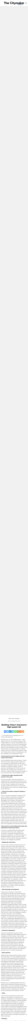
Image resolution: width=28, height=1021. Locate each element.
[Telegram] (13, 731)
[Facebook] (5, 731)
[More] (23, 731)
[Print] (20, 731)
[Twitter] (8, 731)
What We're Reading (14, 718)
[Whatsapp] (15, 731)
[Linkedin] (10, 731)
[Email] (18, 731)
